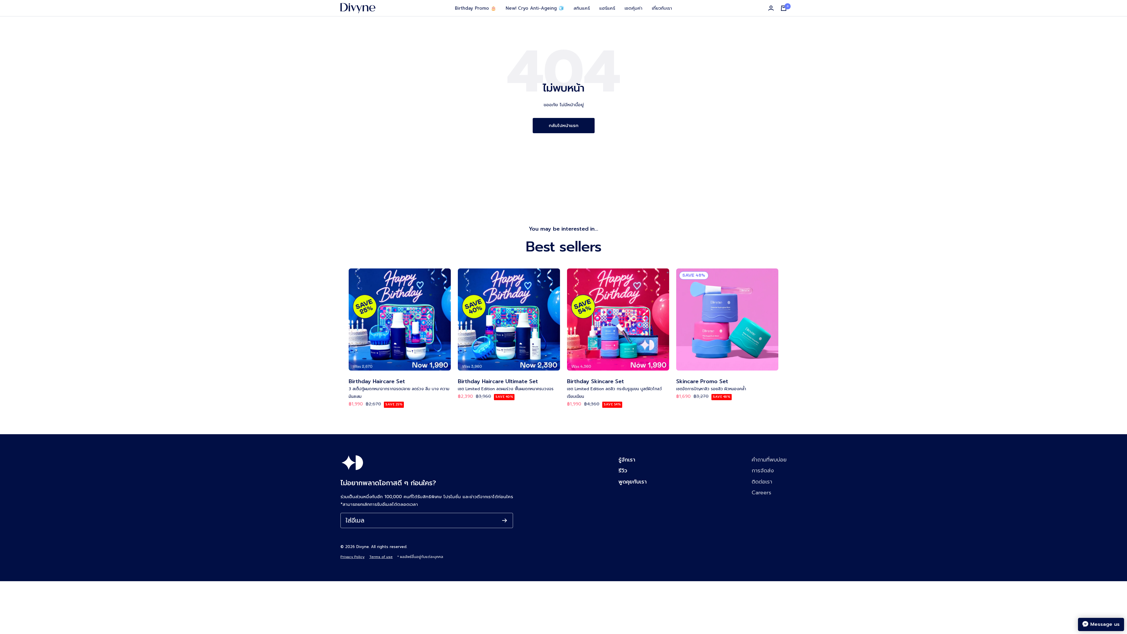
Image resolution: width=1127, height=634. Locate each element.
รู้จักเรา (626, 460)
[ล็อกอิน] (771, 8)
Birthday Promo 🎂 (475, 8)
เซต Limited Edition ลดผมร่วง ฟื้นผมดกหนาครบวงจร (506, 389)
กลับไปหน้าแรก (563, 125)
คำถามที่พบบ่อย (769, 460)
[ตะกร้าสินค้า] (784, 8)
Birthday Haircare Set (377, 382)
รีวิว (622, 470)
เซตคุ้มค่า (633, 8)
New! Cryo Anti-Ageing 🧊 (535, 8)
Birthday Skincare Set (595, 382)
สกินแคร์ (581, 8)
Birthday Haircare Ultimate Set (498, 382)
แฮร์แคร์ (607, 8)
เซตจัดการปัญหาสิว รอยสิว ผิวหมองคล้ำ (711, 389)
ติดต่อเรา (762, 482)
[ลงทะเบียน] (504, 520)
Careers (761, 492)
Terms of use (381, 556)
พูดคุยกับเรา (632, 482)
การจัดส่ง (763, 470)
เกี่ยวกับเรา (662, 8)
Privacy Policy (352, 556)
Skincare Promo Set (702, 382)
